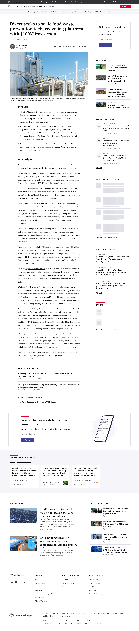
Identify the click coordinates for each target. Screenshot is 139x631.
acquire (44, 340)
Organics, (41, 402)
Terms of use (58, 623)
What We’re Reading (42, 601)
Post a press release (110, 238)
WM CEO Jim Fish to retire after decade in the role (117, 67)
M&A (29, 12)
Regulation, (31, 402)
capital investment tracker (35, 268)
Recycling (70, 12)
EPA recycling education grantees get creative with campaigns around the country (58, 541)
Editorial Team (40, 583)
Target (53, 206)
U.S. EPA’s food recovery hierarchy (51, 183)
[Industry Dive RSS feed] (24, 582)
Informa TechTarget (78, 613)
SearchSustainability (76, 2)
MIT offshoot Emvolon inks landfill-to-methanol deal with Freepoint (118, 80)
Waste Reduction (105, 12)
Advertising (66, 580)
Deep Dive (25, 6)
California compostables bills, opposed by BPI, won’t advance (115, 524)
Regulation (36, 12)
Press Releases (48, 6)
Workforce (45, 12)
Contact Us (39, 587)
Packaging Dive (45, 2)
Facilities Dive (35, 2)
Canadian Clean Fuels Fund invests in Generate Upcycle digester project (115, 511)
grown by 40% (73, 115)
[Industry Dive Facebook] (16, 582)
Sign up (126, 6)
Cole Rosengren (22, 45)
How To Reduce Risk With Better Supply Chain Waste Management (115, 158)
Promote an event (109, 330)
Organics (78, 12)
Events (39, 6)
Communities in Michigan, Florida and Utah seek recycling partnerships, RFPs (117, 93)
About (37, 580)
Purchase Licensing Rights (44, 594)
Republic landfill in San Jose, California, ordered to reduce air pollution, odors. (111, 272)
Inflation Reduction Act (39, 347)
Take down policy (70, 623)
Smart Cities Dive (56, 2)
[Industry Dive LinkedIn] (11, 582)
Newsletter (38, 590)
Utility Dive (66, 2)
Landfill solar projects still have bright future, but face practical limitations (56, 512)
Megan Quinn (24, 378)
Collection (54, 12)
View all (99, 168)
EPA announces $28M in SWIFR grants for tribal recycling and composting (115, 550)
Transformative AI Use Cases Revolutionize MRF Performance (116, 143)
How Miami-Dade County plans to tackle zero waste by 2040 (115, 537)
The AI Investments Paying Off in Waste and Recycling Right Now (116, 128)
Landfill (62, 12)
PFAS (96, 12)
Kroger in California (30, 312)
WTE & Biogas (87, 12)
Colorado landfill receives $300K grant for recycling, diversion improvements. (111, 285)
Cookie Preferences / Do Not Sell (90, 623)
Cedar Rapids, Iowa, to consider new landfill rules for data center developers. (112, 259)
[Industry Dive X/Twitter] (20, 582)
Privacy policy (48, 623)
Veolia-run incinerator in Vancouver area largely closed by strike (118, 105)
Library (32, 6)
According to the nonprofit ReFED (31, 247)
